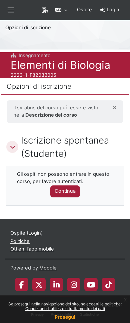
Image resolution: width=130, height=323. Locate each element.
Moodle (48, 268)
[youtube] (91, 284)
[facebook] (21, 284)
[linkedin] (56, 284)
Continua (65, 191)
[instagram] (74, 284)
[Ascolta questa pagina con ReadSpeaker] (45, 10)
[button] (61, 10)
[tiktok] (108, 284)
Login (112, 10)
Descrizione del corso (51, 115)
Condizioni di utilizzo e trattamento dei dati (65, 308)
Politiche (20, 241)
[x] (39, 284)
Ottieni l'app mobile (32, 249)
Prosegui (65, 317)
